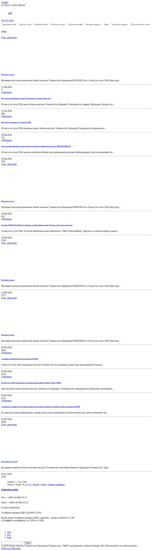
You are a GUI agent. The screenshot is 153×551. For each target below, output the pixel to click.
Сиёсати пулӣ (25, 24)
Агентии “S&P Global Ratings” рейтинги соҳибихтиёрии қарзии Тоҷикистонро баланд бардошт (36, 225)
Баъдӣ (36, 484)
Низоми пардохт (93, 24)
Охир (43, 484)
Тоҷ (3, 20)
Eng (12, 20)
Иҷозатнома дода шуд (9, 461)
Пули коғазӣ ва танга (140, 24)
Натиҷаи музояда (7, 74)
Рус (7, 20)
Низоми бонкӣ (41, 24)
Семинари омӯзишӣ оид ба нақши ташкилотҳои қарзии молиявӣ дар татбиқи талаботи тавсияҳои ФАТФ (40, 407)
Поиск (28, 543)
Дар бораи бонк (9, 24)
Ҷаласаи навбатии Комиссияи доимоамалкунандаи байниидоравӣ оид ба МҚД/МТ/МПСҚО (36, 146)
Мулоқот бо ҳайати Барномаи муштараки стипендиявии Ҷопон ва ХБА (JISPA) (31, 383)
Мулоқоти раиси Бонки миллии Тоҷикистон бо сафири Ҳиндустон (26, 98)
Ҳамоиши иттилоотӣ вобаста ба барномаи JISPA (19, 359)
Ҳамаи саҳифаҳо (56, 484)
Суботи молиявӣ (75, 24)
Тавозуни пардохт (119, 24)
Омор (106, 24)
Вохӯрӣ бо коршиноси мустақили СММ (16, 122)
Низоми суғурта (58, 24)
